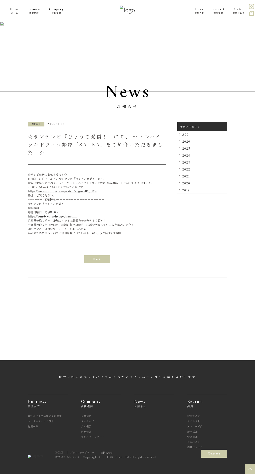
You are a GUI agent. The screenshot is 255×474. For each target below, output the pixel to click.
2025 (186, 148)
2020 (186, 183)
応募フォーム (195, 447)
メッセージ (87, 421)
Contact (214, 453)
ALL (185, 134)
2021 (186, 176)
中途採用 (192, 436)
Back (97, 259)
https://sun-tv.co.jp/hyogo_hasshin (52, 216)
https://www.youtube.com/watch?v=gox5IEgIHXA (62, 191)
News (140, 403)
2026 (186, 141)
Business (37, 403)
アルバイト (193, 442)
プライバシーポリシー (82, 452)
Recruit (195, 403)
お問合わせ (107, 452)
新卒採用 (192, 431)
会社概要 (86, 426)
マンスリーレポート (93, 436)
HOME (59, 452)
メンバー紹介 (195, 426)
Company (91, 403)
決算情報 (86, 431)
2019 (186, 190)
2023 (186, 162)
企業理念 (86, 416)
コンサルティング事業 (41, 421)
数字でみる (193, 416)
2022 (186, 169)
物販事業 (33, 426)
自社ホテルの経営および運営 (45, 416)
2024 (186, 155)
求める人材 (193, 421)
